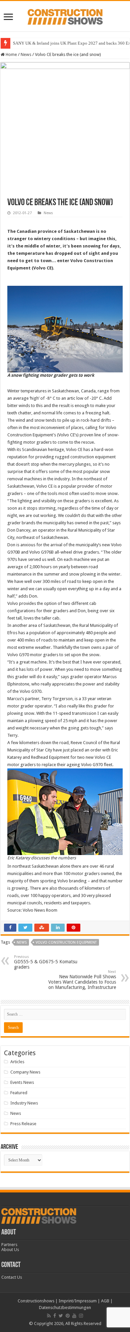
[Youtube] (74, 1316)
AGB (105, 1300)
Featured (18, 1092)
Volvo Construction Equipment (66, 942)
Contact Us (11, 1277)
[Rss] (48, 1316)
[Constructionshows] (65, 16)
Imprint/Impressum (78, 1300)
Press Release (23, 1123)
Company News (25, 1072)
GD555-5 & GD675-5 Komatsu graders (45, 962)
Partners (9, 1244)
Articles (17, 1061)
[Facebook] (55, 1316)
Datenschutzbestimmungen (65, 1307)
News (26, 54)
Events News (22, 1082)
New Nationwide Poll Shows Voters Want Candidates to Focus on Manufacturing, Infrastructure (82, 980)
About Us (10, 1249)
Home (11, 54)
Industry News (24, 1103)
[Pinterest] (67, 1316)
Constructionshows (36, 1300)
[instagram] (81, 1316)
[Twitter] (61, 1316)
